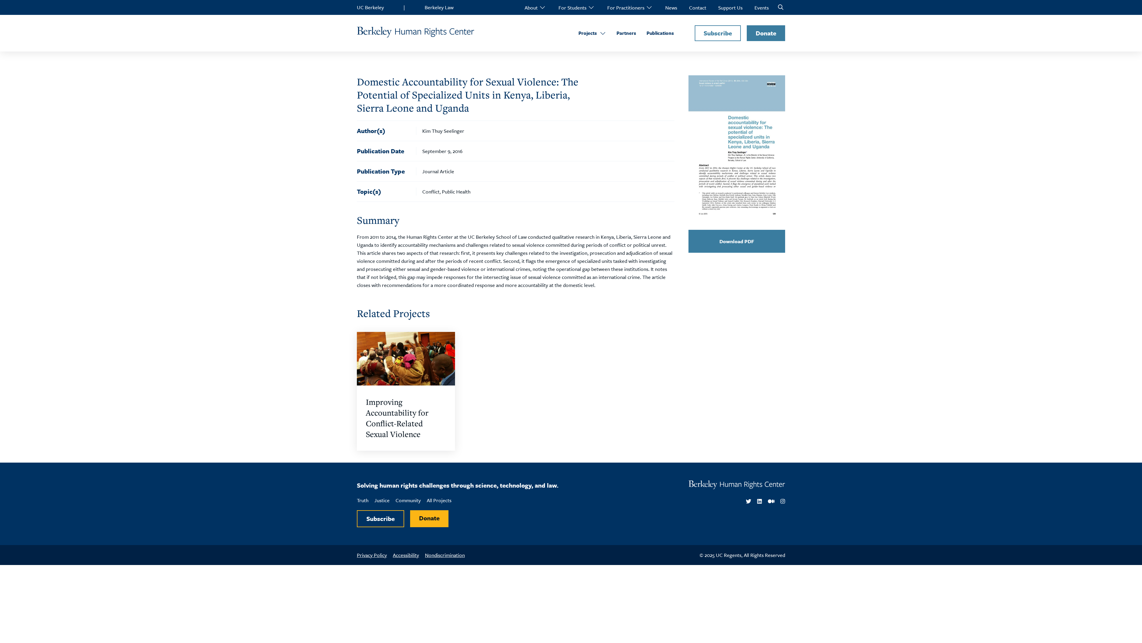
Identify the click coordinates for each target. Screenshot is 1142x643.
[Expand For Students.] (590, 7)
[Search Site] (780, 7)
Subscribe (718, 33)
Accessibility (406, 555)
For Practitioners (625, 7)
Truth (362, 500)
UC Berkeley (370, 7)
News (671, 7)
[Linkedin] (759, 501)
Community (408, 500)
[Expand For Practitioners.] (648, 7)
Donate (766, 33)
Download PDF (736, 241)
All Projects (439, 500)
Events (761, 7)
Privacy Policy (372, 555)
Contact (697, 7)
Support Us (730, 7)
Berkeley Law (439, 7)
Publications (660, 33)
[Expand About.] (542, 7)
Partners (626, 33)
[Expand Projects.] (603, 33)
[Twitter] (748, 501)
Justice (382, 500)
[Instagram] (782, 501)
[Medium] (771, 501)
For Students (572, 7)
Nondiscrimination (445, 555)
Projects (587, 33)
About (531, 7)
